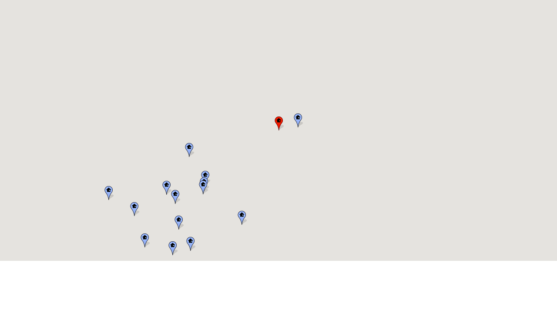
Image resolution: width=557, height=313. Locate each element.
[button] (190, 244)
